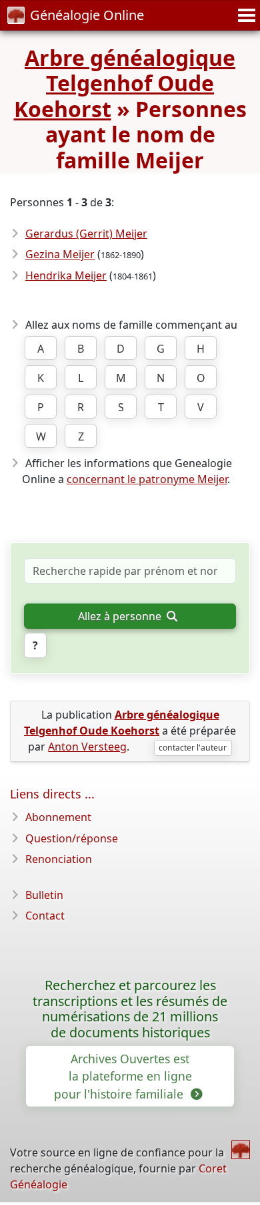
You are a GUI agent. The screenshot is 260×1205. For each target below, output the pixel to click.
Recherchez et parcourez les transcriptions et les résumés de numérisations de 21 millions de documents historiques (130, 1009)
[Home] (240, 1149)
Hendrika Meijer (66, 275)
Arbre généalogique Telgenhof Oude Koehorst (125, 83)
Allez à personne (121, 616)
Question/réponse (71, 838)
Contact (45, 915)
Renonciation (58, 859)
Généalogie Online (87, 15)
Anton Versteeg (87, 746)
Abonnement (58, 817)
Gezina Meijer (60, 254)
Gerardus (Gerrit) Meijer (86, 233)
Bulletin (44, 895)
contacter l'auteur (193, 747)
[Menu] (244, 15)
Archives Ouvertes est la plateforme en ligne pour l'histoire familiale (122, 1076)
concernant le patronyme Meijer (147, 479)
